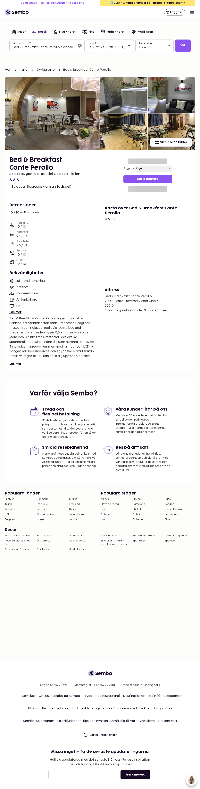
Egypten (10, 519)
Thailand (74, 509)
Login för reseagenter (165, 696)
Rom (103, 509)
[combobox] (44, 47)
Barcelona (139, 504)
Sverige (41, 509)
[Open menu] (192, 12)
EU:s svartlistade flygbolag (48, 708)
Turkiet (73, 499)
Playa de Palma (110, 504)
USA (7, 514)
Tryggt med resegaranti (101, 696)
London (169, 504)
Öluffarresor (44, 540)
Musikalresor (76, 549)
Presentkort (167, 721)
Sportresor (139, 540)
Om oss (44, 696)
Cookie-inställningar (103, 734)
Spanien (9, 499)
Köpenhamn (172, 514)
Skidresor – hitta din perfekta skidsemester (114, 542)
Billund (137, 499)
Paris (168, 499)
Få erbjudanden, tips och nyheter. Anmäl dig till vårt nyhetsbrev (106, 721)
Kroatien (74, 519)
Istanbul (105, 519)
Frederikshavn (173, 509)
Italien (24, 70)
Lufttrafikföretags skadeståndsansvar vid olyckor (110, 708)
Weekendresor (78, 540)
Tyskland (10, 509)
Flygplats (128, 168)
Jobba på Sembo (67, 696)
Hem (8, 70)
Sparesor (170, 540)
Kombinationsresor (144, 535)
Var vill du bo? (22, 43)
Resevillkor (27, 696)
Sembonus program (38, 721)
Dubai (136, 514)
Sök (183, 45)
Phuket (137, 509)
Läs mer (15, 312)
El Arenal (138, 519)
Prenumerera (135, 774)
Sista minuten (45, 535)
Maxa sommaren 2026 (17, 535)
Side (167, 519)
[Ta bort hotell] (79, 45)
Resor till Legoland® (176, 535)
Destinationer (134, 696)
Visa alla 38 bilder (173, 142)
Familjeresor (44, 549)
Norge (40, 519)
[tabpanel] (100, 46)
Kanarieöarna (77, 514)
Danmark (42, 499)
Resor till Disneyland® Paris (17, 542)
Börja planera (147, 179)
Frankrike (42, 504)
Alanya (105, 499)
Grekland (74, 504)
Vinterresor (75, 535)
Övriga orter (46, 70)
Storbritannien (45, 514)
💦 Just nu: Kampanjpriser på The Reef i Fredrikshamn (147, 3)
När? (92, 43)
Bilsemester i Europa (17, 549)
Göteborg (106, 514)
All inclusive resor (111, 535)
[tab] (19, 32)
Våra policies (162, 708)
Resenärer (146, 43)
